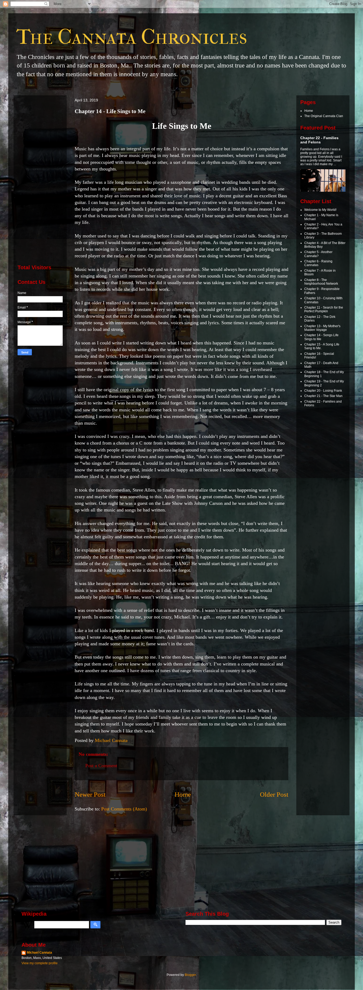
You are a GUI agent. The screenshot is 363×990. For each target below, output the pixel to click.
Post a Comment (101, 765)
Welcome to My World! (320, 210)
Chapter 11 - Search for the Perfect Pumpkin (323, 309)
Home (183, 794)
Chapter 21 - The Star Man (323, 396)
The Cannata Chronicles (131, 36)
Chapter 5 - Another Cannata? (318, 254)
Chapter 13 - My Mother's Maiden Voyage (322, 328)
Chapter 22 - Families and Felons (319, 140)
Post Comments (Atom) (124, 809)
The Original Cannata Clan (323, 116)
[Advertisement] (40, 179)
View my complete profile (40, 963)
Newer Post (90, 794)
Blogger (190, 975)
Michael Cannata (39, 952)
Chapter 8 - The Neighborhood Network (321, 281)
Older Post (274, 794)
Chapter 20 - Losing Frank (323, 390)
